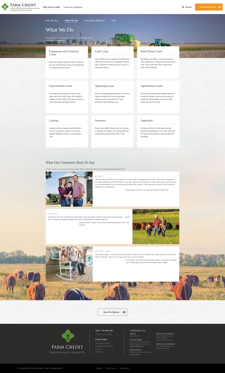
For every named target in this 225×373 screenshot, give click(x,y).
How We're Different (95, 20)
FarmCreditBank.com (136, 346)
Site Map (99, 368)
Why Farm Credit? (51, 7)
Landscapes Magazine (73, 7)
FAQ (114, 20)
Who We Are (52, 20)
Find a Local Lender (208, 7)
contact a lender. (135, 354)
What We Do (71, 20)
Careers (99, 349)
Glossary (99, 352)
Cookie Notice (124, 368)
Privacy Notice (111, 368)
